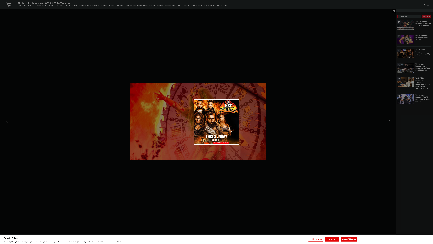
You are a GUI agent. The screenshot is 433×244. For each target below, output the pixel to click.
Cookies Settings (316, 239)
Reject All (332, 239)
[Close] (429, 239)
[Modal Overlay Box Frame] (216, 122)
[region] (216, 239)
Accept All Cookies (349, 239)
